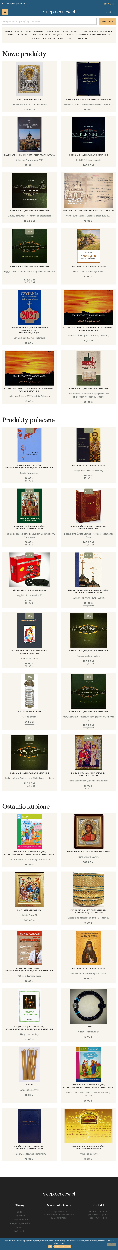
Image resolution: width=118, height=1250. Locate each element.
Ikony (28, 31)
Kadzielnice (53, 31)
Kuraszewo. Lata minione (88, 656)
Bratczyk (21, 968)
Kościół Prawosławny (29, 473)
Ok (50, 1246)
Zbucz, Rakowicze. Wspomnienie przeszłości (29, 216)
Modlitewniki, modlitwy (88, 1149)
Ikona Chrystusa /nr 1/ (88, 857)
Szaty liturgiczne (77, 38)
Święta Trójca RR (29, 915)
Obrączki (58, 35)
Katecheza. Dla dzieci (24, 852)
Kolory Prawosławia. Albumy (83, 590)
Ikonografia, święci (24, 526)
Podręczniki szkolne (44, 854)
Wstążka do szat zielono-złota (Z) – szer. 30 (88, 918)
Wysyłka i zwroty (20, 1219)
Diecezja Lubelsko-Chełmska (78, 211)
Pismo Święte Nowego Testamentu (29, 1154)
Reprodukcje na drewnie (91, 773)
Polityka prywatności (20, 1223)
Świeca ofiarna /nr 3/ (29, 1090)
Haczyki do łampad (40, 35)
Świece (69, 35)
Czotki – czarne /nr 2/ (88, 1032)
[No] (111, 1244)
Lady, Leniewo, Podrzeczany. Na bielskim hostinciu (29, 778)
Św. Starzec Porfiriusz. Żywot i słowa (88, 973)
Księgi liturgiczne (95, 526)
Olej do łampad (26, 712)
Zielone (99, 913)
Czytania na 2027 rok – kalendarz (29, 338)
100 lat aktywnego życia (29, 976)
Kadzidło (39, 31)
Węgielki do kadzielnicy (33, 590)
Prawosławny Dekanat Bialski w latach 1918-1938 (88, 216)
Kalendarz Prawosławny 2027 (29, 160)
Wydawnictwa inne (101, 99)
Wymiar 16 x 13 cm (88, 775)
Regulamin (20, 1215)
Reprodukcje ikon (33, 99)
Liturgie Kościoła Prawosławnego (88, 470)
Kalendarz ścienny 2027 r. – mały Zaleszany (88, 335)
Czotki (19, 31)
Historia (70, 99)
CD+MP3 (8, 31)
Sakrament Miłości (29, 658)
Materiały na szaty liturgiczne (93, 35)
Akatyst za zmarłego (29, 1034)
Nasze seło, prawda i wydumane (88, 271)
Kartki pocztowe (71, 31)
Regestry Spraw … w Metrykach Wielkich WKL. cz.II (88, 104)
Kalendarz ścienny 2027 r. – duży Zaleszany (29, 396)
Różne (61, 38)
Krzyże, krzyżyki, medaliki (98, 31)
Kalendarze (10, 155)
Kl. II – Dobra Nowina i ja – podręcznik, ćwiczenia (29, 859)
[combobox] (49, 21)
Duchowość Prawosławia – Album (88, 598)
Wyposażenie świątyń (43, 38)
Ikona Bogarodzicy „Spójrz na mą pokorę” (88, 780)
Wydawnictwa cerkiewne (99, 328)
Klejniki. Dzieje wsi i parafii (88, 160)
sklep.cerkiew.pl (59, 11)
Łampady (22, 35)
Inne (78, 99)
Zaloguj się (111, 4)
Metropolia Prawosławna (41, 155)
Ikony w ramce (82, 852)
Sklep (19, 1212)
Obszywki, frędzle (84, 913)
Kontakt (19, 1227)
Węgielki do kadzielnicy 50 (29, 595)
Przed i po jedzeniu (89, 1154)
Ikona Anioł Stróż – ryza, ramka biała (30, 104)
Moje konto (19, 1231)
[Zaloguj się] (105, 4)
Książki (11, 35)
